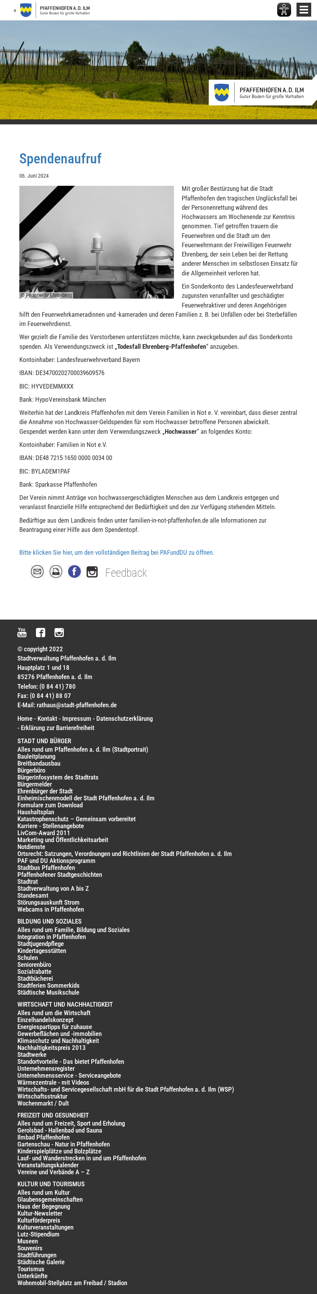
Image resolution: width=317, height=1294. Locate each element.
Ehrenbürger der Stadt (45, 791)
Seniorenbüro (34, 964)
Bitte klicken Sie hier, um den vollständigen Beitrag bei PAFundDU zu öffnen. (116, 552)
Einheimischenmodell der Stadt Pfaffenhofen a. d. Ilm (86, 798)
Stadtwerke (31, 1054)
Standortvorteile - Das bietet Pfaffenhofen (70, 1061)
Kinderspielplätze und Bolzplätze (59, 1151)
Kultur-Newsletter (39, 1213)
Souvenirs (30, 1248)
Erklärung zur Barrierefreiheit (57, 728)
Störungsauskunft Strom (48, 902)
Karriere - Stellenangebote (50, 825)
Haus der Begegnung (43, 1206)
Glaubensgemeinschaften (50, 1199)
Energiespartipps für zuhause (54, 1026)
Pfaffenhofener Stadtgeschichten (59, 874)
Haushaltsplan (35, 811)
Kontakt (47, 718)
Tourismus (30, 1268)
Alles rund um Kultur (43, 1192)
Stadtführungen (36, 1255)
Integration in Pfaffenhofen (51, 936)
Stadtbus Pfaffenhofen (46, 867)
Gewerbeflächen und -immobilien (59, 1033)
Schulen (27, 957)
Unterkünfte (32, 1275)
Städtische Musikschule (48, 992)
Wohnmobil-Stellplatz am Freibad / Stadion (72, 1282)
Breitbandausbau (38, 763)
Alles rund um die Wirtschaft (53, 1012)
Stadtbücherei (35, 978)
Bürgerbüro (31, 770)
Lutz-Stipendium (38, 1234)
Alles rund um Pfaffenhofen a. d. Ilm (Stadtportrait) (82, 749)
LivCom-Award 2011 (43, 832)
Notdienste (31, 846)
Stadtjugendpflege (40, 943)
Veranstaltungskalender (47, 1165)
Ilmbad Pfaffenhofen (43, 1137)
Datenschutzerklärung (124, 718)
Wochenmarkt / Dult (43, 1103)
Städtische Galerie (41, 1261)
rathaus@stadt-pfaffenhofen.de (77, 705)
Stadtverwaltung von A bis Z (53, 888)
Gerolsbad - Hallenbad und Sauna (59, 1130)
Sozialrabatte (34, 971)
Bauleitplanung (36, 756)
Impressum (76, 718)
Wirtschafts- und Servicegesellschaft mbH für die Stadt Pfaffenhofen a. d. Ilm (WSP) (125, 1089)
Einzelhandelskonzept (45, 1019)
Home (24, 718)
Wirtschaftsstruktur (42, 1096)
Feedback (126, 572)
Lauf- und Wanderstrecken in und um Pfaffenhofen (81, 1158)
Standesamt (32, 895)
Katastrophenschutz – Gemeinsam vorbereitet (76, 818)
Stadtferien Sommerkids (48, 985)
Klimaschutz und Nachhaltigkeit (58, 1040)
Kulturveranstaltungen (45, 1227)
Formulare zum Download (50, 805)
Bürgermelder (34, 784)
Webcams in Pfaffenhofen (50, 909)
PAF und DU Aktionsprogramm (56, 860)
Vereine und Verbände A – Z (53, 1171)
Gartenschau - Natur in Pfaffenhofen (63, 1144)
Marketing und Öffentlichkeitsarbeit (62, 839)
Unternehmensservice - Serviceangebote (69, 1075)
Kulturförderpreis (38, 1220)
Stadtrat (27, 881)
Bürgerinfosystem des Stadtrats (58, 777)
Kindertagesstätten (41, 950)
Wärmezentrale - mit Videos (53, 1082)
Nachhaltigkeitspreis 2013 (51, 1047)
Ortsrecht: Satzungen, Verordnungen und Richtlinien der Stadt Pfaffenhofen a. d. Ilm (124, 853)
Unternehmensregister (46, 1068)
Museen (27, 1241)
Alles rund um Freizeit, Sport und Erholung (71, 1123)
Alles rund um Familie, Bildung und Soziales (73, 929)
